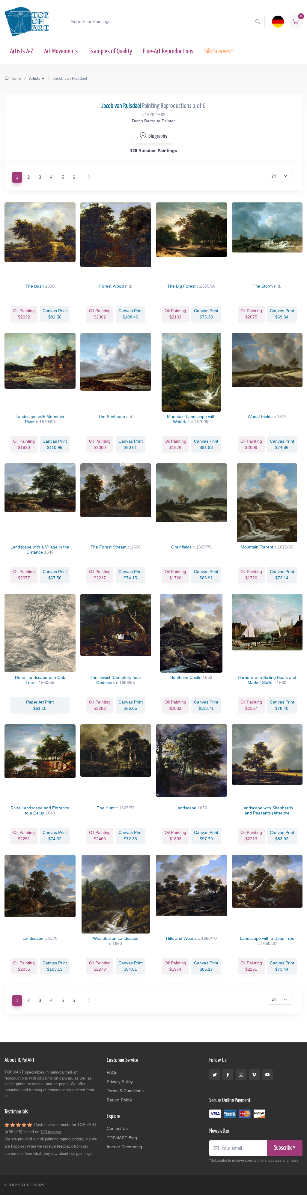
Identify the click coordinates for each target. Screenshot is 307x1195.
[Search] (257, 21)
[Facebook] (227, 1074)
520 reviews (50, 1132)
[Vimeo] (254, 1074)
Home (15, 78)
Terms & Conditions (125, 1090)
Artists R (36, 78)
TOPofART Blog (122, 1137)
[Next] (87, 177)
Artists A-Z (21, 51)
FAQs (112, 1072)
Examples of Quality (110, 51)
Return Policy (119, 1100)
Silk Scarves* (219, 51)
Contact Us (117, 1128)
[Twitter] (214, 1074)
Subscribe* (285, 1148)
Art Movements (61, 51)
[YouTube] (267, 1074)
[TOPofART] (26, 22)
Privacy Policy (120, 1081)
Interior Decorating (124, 1146)
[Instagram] (241, 1074)
